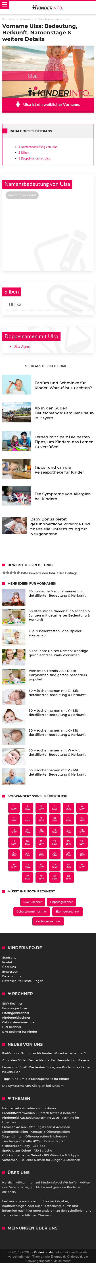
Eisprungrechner (61, 902)
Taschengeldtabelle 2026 (21, 1141)
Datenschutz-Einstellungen (22, 981)
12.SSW (82, 819)
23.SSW (68, 842)
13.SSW (14, 831)
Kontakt (8, 962)
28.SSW (54, 854)
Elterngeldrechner (67, 911)
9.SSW (41, 819)
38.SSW (41, 877)
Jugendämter (12, 1136)
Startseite (9, 957)
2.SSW (27, 807)
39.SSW (54, 877)
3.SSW (41, 807)
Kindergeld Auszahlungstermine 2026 (30, 1117)
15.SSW (41, 831)
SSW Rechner (32, 902)
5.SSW (68, 807)
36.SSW (82, 866)
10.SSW (54, 819)
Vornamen (10, 1160)
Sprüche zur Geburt (16, 1150)
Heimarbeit (10, 1108)
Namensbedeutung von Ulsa (38, 147)
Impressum (10, 971)
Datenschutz (11, 976)
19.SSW (14, 842)
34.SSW (54, 866)
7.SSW (14, 819)
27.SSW (41, 854)
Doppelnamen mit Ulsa (34, 158)
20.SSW (27, 842)
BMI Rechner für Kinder (19, 1031)
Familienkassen (14, 1127)
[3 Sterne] (11, 572)
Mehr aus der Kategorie (46, 366)
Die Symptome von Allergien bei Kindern (33, 1085)
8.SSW (27, 819)
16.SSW (54, 831)
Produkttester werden (18, 1113)
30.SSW (82, 854)
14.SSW (27, 831)
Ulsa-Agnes (22, 346)
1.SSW (14, 807)
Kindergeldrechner (48, 921)
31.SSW (14, 866)
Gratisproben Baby (16, 1146)
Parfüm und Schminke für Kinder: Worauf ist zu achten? (44, 1053)
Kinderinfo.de (43, 1252)
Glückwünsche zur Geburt (21, 1155)
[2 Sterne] (7, 572)
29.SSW (68, 854)
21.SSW (41, 842)
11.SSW (68, 819)
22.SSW (54, 842)
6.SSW (82, 807)
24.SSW (82, 842)
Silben (24, 152)
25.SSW (14, 854)
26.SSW (27, 854)
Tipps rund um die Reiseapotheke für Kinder (35, 1078)
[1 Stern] (4, 572)
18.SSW (82, 831)
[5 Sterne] (18, 572)
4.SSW (54, 807)
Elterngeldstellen (15, 1131)
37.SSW (27, 877)
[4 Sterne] (15, 572)
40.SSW (68, 877)
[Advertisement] (48, 234)
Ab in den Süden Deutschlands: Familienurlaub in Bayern (45, 1060)
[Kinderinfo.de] (48, 7)
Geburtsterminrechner (32, 911)
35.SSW (68, 866)
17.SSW (68, 831)
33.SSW (41, 866)
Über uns (9, 967)
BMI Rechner (11, 1027)
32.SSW (27, 866)
